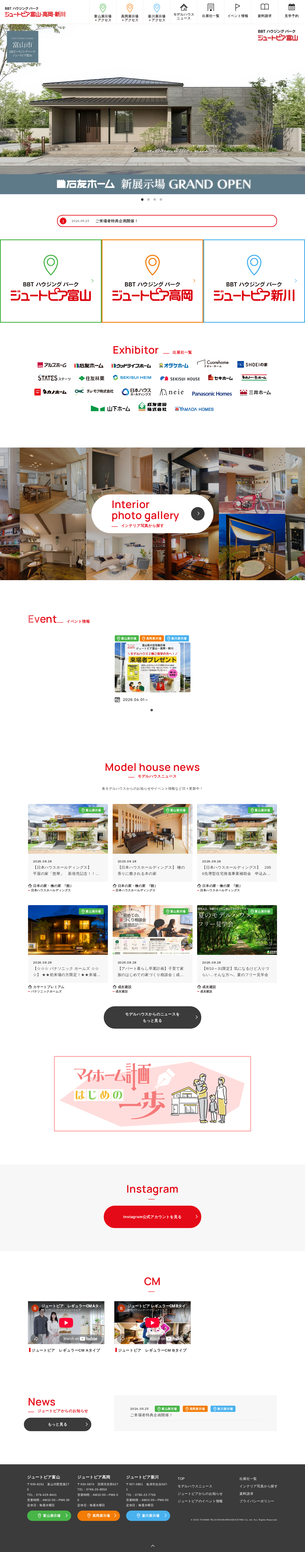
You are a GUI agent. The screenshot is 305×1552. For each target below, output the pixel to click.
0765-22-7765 (145, 1494)
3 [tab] (155, 199)
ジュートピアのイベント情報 (200, 1501)
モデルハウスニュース (195, 1486)
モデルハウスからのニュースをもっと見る (152, 1017)
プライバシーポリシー (256, 1501)
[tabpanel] (152, 108)
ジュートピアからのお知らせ (200, 1493)
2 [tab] (148, 199)
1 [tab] (142, 199)
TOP (181, 1478)
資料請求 (246, 1493)
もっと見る (57, 1424)
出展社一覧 (248, 1478)
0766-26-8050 (96, 1489)
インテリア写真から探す (258, 1486)
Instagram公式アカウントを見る (152, 1217)
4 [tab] (161, 199)
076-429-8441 (46, 1494)
